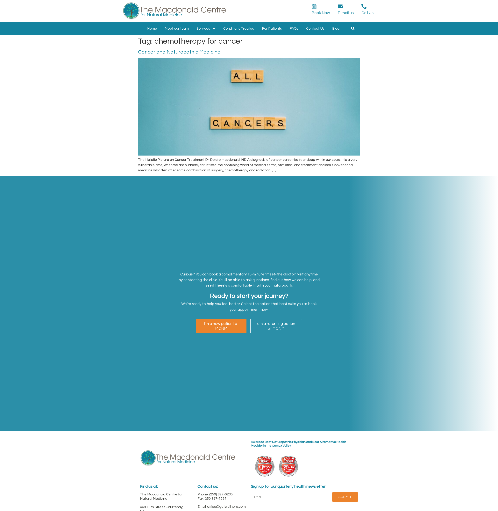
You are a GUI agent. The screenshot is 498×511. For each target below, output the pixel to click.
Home (152, 28)
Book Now (321, 13)
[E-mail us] (340, 6)
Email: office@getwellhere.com (221, 506)
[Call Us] (363, 6)
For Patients (272, 28)
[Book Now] (314, 6)
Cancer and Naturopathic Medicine (179, 52)
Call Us (367, 13)
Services (203, 28)
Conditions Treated (238, 28)
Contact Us (315, 28)
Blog (335, 28)
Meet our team (177, 28)
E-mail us (346, 13)
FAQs (294, 28)
